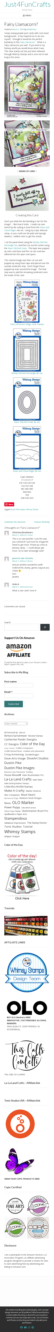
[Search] (45, 627)
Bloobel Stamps (35, 735)
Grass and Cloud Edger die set (27, 471)
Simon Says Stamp (12, 811)
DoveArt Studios (38, 758)
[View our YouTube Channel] (25, 1327)
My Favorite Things (11, 798)
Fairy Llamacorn (27, 42)
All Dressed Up (11, 732)
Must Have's (28, 794)
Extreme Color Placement (14, 772)
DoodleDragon (32, 754)
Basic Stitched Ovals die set (27, 422)
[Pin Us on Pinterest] (32, 1327)
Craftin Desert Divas (13, 751)
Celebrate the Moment (14, 522)
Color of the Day (32, 744)
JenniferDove (31, 29)
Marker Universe (33, 790)
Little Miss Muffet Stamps (18, 786)
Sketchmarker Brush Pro (35, 810)
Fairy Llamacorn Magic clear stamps (27, 324)
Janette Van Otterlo (22, 558)
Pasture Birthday (42, 522)
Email (8, 691)
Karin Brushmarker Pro (33, 775)
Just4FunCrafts (27, 4)
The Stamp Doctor (37, 822)
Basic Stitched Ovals (17, 248)
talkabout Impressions (15, 822)
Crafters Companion (24, 748)
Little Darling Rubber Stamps (16, 783)
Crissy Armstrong (14, 754)
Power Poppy (12, 807)
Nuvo (7, 803)
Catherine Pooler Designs (20, 739)
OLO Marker (23, 802)
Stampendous (15, 818)
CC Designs (11, 744)
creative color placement (33, 751)
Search (7, 622)
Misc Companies (12, 795)
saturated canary (28, 807)
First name (10, 681)
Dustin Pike (12, 763)
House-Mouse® (12, 775)
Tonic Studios (13, 826)
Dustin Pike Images (18, 509)
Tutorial (28, 826)
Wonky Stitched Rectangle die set (27, 373)
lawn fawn (37, 779)
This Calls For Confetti (14, 1074)
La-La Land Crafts (18, 779)
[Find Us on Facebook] (21, 1327)
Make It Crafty (14, 790)
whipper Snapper (12, 836)
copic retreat (9, 748)
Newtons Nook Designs (30, 798)
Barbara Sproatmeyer (15, 735)
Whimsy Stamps (32, 509)
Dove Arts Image (15, 758)
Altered (22, 732)
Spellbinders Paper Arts (15, 814)
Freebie (29, 772)
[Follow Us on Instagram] (29, 1327)
